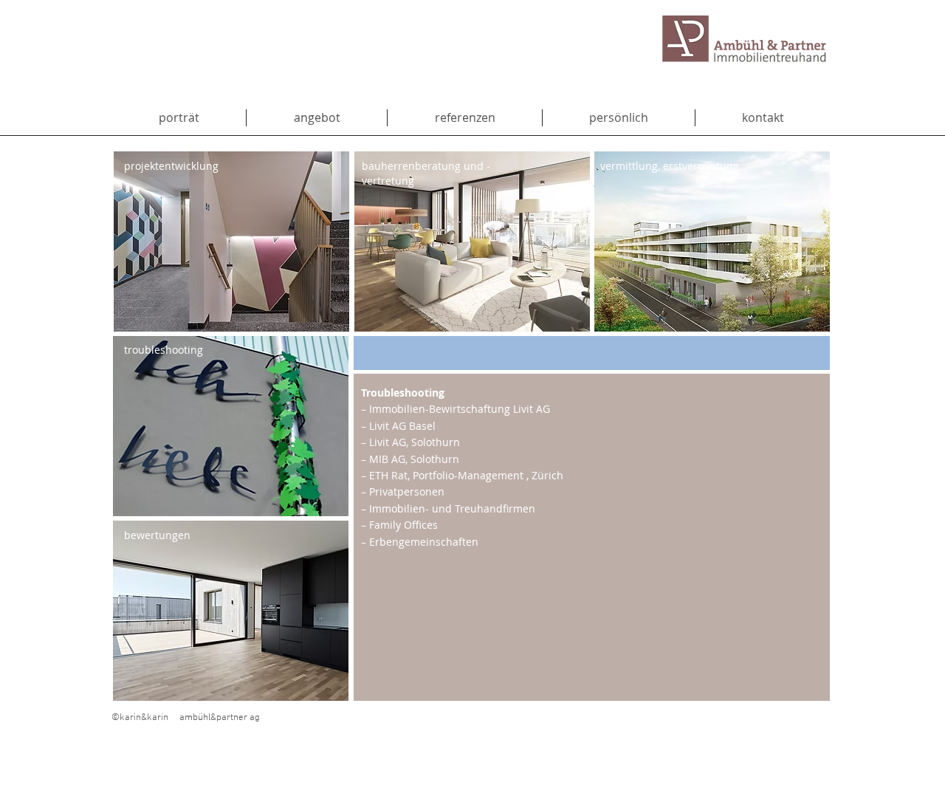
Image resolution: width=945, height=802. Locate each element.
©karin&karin (139, 718)
